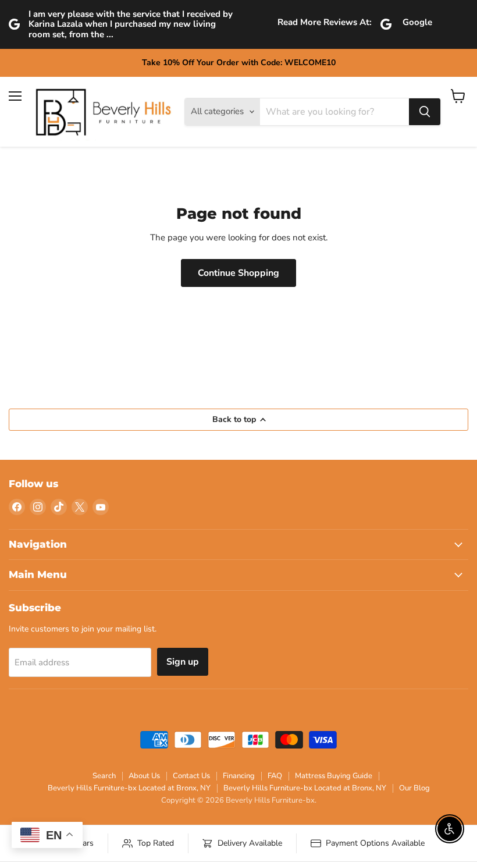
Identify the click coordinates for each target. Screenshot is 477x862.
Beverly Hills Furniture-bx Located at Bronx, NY (129, 788)
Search (104, 776)
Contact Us (191, 776)
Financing (239, 776)
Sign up (182, 661)
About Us (144, 776)
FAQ (275, 776)
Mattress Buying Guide (333, 776)
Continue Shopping (238, 273)
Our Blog (414, 788)
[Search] (424, 111)
